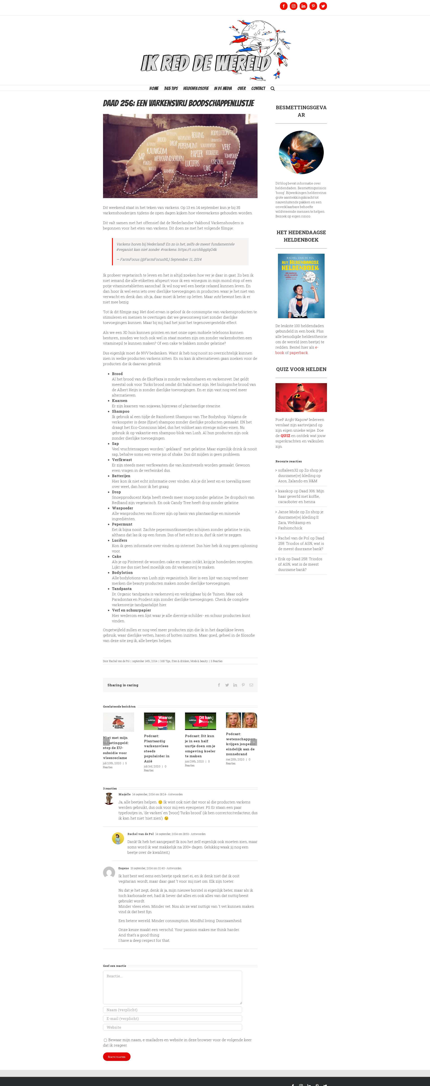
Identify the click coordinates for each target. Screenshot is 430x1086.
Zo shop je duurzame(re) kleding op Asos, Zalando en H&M (300, 475)
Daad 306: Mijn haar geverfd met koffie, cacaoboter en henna (301, 496)
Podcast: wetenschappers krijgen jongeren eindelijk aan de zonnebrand (241, 744)
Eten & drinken (180, 661)
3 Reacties (217, 661)
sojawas (153, 405)
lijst (212, 577)
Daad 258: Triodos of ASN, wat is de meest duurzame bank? (301, 543)
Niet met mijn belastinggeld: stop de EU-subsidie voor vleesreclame (116, 747)
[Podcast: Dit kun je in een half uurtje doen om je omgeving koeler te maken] (200, 721)
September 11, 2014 (185, 259)
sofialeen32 (288, 470)
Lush (153, 577)
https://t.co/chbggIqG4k (197, 249)
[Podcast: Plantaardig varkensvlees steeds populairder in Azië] (159, 721)
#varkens (168, 249)
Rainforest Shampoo (174, 416)
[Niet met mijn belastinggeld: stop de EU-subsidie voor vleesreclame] (118, 721)
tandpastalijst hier (150, 604)
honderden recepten (234, 561)
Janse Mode (288, 511)
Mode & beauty (199, 661)
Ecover (159, 513)
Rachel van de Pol (119, 661)
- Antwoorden (174, 794)
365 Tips (165, 661)
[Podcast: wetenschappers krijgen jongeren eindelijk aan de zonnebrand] (241, 719)
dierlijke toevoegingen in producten (188, 291)
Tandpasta (122, 588)
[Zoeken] (273, 88)
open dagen (165, 212)
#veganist (124, 249)
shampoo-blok (171, 432)
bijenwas (169, 405)
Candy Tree (181, 502)
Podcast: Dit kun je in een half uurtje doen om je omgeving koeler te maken (200, 746)
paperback (299, 352)
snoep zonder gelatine (203, 497)
